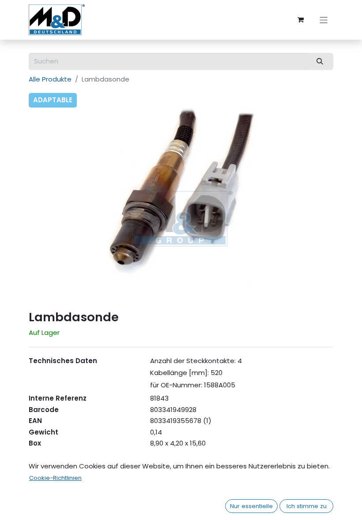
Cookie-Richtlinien (55, 478)
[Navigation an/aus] (324, 20)
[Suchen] (320, 61)
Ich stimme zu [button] (307, 506)
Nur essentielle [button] (251, 506)
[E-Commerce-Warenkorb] (300, 20)
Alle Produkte (50, 79)
